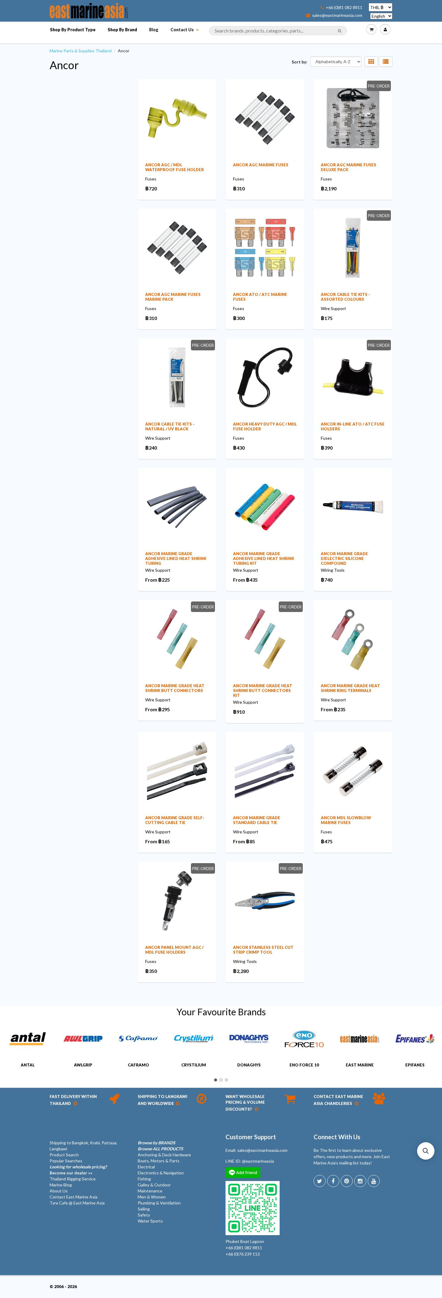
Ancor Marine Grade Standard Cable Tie (256, 820)
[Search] (340, 31)
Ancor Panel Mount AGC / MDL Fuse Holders (174, 950)
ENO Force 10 (304, 1065)
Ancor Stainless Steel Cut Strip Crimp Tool (263, 950)
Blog (153, 29)
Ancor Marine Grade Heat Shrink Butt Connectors (174, 688)
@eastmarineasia (258, 1161)
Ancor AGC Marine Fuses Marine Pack (173, 297)
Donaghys (249, 1065)
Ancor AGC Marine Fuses (260, 164)
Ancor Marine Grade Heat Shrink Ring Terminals (350, 688)
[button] (425, 1151)
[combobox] (278, 30)
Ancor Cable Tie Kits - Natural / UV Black (170, 426)
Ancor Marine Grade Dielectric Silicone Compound (344, 558)
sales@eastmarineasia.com (337, 15)
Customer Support (251, 1136)
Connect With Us (337, 1136)
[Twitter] (320, 1181)
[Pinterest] (347, 1181)
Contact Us (182, 29)
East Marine (360, 1065)
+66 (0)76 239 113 (243, 1253)
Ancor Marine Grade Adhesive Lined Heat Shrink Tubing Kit (263, 558)
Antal (28, 1065)
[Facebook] (333, 1181)
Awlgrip (83, 1065)
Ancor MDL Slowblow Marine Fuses (346, 820)
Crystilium (193, 1065)
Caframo (138, 1065)
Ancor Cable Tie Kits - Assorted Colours (345, 297)
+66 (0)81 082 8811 (344, 7)
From (157, 580)
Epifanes (415, 1065)
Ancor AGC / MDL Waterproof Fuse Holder (174, 167)
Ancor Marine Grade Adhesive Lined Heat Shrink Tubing (175, 558)
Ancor (64, 65)
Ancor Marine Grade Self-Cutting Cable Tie (174, 820)
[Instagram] (360, 1181)
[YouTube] (374, 1181)
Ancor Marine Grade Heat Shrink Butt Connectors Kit (262, 690)
